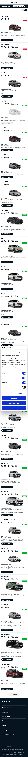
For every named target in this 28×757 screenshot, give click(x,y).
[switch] (24, 378)
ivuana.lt (13, 734)
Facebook (3, 730)
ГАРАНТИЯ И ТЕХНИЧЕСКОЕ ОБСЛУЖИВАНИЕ (13, 754)
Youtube (6, 730)
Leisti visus (14, 398)
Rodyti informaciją (18, 393)
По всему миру (14, 735)
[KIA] (14, 2)
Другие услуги (6, 707)
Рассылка (8, 746)
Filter (25, 10)
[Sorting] (22, 10)
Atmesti (14, 408)
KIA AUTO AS (3, 746)
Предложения (6, 716)
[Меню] (2, 2)
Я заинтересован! (6, 39)
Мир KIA (4, 725)
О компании (5, 720)
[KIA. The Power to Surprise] (6, 701)
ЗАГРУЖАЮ (14, 694)
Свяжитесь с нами (18, 6)
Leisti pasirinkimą (14, 403)
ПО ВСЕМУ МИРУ (5, 734)
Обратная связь (5, 735)
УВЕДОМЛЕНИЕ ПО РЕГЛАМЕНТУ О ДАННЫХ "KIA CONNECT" (13, 752)
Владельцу (5, 712)
